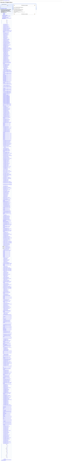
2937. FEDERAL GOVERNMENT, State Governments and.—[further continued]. (6, 98)
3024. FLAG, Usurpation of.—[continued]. (6, 170)
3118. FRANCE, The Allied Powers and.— (6, 244)
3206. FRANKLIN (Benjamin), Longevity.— (6, 331)
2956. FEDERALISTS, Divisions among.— (6, 115)
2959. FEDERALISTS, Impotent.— (6, 118)
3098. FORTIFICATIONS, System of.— (6, 229)
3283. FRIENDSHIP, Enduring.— (6, 396)
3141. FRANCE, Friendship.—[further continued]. (7, 268)
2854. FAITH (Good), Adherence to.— (6, 26)
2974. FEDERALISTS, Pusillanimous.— (6, 130)
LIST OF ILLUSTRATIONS (4, 15)
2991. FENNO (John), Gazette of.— (6, 145)
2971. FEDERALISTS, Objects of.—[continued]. (7, 128)
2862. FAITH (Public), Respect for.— (6, 32)
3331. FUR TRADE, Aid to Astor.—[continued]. (7, 437)
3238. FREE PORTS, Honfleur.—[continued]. (7, 361)
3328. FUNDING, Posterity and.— (6, 435)
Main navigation (7, 0)
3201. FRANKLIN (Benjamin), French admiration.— (7, 326)
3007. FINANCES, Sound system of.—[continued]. (7, 158)
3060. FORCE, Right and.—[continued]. (6, 197)
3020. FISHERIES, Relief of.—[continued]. (6, 167)
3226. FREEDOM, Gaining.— (5, 348)
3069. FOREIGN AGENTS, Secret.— (6, 204)
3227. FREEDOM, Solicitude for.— (6, 349)
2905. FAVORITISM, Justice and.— (6, 65)
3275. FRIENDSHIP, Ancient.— (5, 390)
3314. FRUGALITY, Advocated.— (6, 425)
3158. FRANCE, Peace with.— (5, 285)
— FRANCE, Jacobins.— (5, 276)
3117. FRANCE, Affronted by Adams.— (6, 243)
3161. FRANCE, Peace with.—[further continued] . (7, 287)
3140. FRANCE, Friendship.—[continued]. (6, 267)
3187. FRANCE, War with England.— (6, 312)
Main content (5, 0)
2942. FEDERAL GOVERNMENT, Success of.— (7, 103)
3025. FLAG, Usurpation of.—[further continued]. (7, 171)
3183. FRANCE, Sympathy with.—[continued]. (7, 307)
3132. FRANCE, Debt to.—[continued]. (6, 259)
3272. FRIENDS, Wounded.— (5, 388)
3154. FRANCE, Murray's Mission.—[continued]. (7, 281)
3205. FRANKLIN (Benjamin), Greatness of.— (7, 330)
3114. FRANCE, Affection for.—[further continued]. (7, 241)
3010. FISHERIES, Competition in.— (6, 160)
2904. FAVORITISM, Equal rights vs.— (6, 64)
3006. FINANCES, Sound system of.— (6, 157)
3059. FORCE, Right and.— (5, 196)
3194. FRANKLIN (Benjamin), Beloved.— (6, 320)
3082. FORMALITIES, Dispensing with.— (6, 216)
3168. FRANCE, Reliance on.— (5, 294)
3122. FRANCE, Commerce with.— (6, 249)
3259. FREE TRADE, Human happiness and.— (7, 378)
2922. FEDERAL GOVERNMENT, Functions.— (7, 83)
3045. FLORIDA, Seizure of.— (5, 186)
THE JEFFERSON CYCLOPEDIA (5, 17)
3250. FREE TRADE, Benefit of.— (6, 371)
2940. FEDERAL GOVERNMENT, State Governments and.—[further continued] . (6, 101)
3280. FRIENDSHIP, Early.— (5, 394)
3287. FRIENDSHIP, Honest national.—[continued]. (7, 399)
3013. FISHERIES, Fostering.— (5, 162)
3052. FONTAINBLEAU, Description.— (6, 191)
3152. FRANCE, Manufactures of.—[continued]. (7, 278)
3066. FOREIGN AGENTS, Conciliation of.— (7, 202)
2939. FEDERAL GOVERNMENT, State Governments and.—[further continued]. (6, 100)
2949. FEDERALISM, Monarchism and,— (6, 109)
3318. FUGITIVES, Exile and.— (6, 428)
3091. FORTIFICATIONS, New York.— (6, 223)
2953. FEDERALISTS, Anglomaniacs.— (6, 112)
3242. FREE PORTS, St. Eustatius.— (6, 364)
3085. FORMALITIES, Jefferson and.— (6, 218)
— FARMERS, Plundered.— (5, 52)
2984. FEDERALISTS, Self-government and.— (7, 140)
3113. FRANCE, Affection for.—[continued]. (7, 240)
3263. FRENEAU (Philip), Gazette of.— (6, 381)
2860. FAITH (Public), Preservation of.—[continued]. (7, 30)
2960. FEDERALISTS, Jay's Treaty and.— (6, 119)
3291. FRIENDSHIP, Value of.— (6, 402)
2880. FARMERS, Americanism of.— (6, 45)
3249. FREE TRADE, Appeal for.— (6, 370)
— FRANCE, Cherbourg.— (7, 248)
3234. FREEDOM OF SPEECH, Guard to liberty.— (7, 358)
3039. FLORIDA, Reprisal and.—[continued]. (7, 181)
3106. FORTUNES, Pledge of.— (6, 235)
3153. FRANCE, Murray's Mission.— (6, 280)
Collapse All (2, 460)
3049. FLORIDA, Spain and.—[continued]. (6, 189)
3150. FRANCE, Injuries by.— (5, 275)
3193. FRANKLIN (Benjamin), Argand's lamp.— (7, 319)
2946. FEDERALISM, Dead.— (5, 107)
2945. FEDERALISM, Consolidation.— (6, 106)
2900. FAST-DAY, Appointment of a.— (6, 61)
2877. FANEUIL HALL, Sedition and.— (6, 43)
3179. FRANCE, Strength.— (5, 304)
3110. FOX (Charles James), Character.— (6, 238)
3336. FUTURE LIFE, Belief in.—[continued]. (7, 441)
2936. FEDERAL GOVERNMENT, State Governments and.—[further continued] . (6, 97)
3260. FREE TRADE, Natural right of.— (6, 379)
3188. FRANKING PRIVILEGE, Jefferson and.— (7, 314)
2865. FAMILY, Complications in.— (6, 34)
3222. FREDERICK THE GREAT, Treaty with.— (7, 345)
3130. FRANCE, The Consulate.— (6, 257)
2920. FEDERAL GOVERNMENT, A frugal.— (7, 81)
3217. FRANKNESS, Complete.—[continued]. (7, 340)
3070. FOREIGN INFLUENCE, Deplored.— (6, 205)
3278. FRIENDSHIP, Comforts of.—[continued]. (7, 392)
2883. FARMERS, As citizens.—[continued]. (6, 47)
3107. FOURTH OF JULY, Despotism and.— (6, 236)
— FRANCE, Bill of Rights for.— (7, 246)
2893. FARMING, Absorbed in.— (6, 56)
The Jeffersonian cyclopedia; (4, 8)
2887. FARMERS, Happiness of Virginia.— (6, 50)
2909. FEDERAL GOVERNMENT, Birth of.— (7, 69)
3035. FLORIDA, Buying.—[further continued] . (7, 178)
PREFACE (4, 14)
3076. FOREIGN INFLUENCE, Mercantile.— (7, 210)
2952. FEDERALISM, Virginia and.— (6, 111)
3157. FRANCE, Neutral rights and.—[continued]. (7, 284)
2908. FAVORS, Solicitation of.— (6, 67)
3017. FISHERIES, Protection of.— (6, 165)
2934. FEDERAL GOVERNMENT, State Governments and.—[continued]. (6, 94)
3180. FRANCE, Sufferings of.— (6, 305)
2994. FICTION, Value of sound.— (6, 148)
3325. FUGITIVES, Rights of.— (6, 433)
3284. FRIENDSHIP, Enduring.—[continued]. (7, 397)
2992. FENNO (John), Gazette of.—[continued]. (7, 146)
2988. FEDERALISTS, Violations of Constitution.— (7, 143)
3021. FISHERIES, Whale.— (5, 168)
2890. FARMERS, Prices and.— (5, 53)
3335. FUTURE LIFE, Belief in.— (6, 440)
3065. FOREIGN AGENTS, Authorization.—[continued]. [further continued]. (6, 201)
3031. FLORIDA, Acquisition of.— (6, 175)
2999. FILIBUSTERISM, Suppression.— (6, 152)
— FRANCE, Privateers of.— (5, 290)
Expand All (5, 460)
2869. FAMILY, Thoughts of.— (5, 37)
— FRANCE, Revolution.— (5, 302)
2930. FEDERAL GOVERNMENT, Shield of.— (7, 91)
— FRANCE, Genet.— (5, 271)
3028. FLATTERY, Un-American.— (6, 173)
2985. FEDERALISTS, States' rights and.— (6, 141)
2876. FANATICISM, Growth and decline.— (6, 42)
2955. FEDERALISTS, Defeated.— (6, 114)
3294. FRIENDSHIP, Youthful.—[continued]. (7, 404)
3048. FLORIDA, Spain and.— (5, 188)
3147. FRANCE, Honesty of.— (5, 273)
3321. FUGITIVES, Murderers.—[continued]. (7, 430)
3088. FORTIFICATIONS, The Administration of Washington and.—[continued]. (7, 221)
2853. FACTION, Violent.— (5, 25)
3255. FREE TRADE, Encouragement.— (6, 375)
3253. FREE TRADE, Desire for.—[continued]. (7, 373)
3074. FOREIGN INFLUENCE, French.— (6, 208)
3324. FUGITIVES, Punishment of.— (6, 432)
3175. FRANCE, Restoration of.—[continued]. (7, 300)
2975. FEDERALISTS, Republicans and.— (6, 131)
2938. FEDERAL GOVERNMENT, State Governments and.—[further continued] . (6, 99)
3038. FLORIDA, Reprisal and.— (6, 180)
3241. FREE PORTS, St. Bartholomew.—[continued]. (7, 363)
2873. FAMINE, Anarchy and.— (6, 40)
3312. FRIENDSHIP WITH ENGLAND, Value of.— (7, 423)
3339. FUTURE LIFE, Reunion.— (6, 443)
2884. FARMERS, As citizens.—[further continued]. (7, 48)
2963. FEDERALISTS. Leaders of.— (6, 121)
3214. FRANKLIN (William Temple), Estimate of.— (7, 338)
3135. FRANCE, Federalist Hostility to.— (6, 262)
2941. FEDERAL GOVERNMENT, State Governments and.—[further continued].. (6, 102)
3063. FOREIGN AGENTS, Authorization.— (6, 199)
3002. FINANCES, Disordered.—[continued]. (7, 154)
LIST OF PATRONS (4, 16)
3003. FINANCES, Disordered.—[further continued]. (7, 155)
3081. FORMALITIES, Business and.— (6, 215)
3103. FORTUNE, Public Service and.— (6, 233)
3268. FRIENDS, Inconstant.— (5, 385)
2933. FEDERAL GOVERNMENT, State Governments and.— (6, 93)
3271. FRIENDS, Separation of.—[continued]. (7, 387)
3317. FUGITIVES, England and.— (6, 427)
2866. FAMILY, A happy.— (5, 35)
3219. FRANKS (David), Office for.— (6, 342)
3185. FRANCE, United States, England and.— (7, 310)
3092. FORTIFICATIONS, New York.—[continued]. (7, 224)
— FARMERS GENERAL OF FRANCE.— (6, 55)
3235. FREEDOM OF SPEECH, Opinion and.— (7, 359)
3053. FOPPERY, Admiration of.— (6, 192)
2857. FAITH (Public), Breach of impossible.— (7, 28)
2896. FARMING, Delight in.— (5, 58)
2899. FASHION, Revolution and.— (6, 60)
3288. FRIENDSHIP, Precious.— (6, 400)
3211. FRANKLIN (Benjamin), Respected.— (6, 335)
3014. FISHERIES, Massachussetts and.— (6, 163)
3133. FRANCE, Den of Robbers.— (6, 260)
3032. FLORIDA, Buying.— (5, 176)
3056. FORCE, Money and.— (5, 194)
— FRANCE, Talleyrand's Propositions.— (6, 308)
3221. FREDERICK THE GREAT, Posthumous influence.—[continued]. (7, 344)
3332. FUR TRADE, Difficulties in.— (6, 438)
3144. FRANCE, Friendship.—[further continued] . (7, 270)
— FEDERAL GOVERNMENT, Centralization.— (7, 70)
